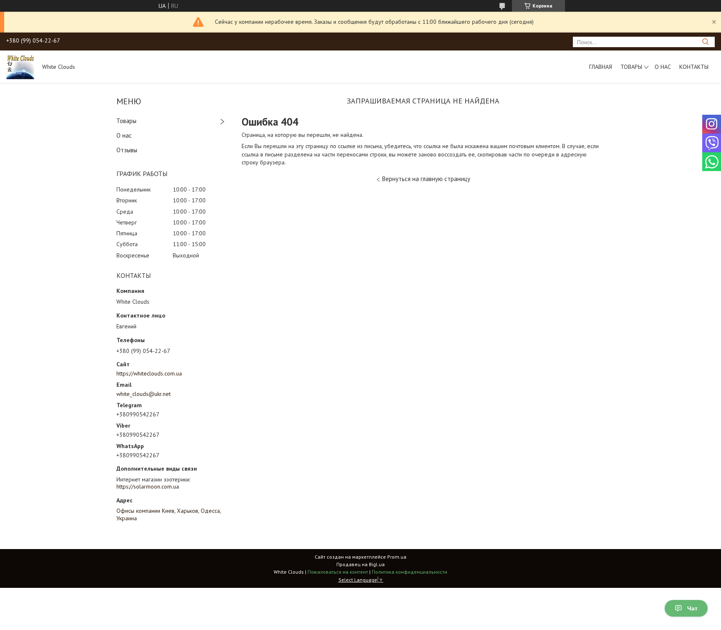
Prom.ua (396, 557)
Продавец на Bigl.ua (360, 564)
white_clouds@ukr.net (143, 394)
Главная (600, 67)
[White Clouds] (20, 66)
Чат (692, 608)
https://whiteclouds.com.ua (149, 373)
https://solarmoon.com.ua (147, 486)
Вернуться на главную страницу (426, 179)
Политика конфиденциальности (409, 572)
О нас (663, 67)
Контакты (693, 67)
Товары (631, 67)
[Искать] (705, 42)
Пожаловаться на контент (338, 572)
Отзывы (126, 150)
